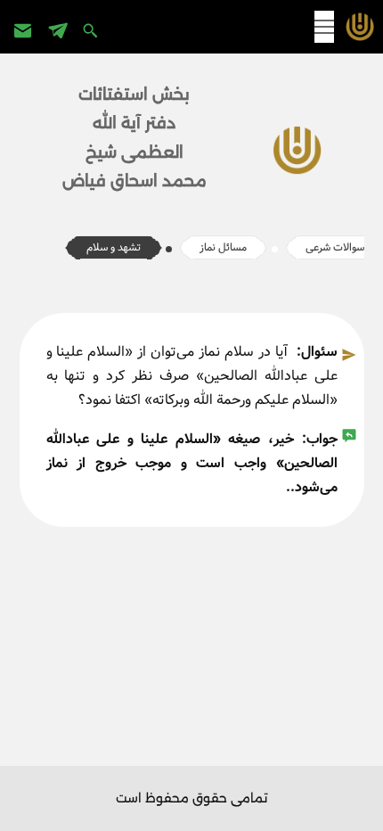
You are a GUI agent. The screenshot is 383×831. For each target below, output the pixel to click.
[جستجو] (92, 30)
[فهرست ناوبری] (324, 27)
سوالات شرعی (335, 247)
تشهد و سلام (113, 247)
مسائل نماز (223, 247)
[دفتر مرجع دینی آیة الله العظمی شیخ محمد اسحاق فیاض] (355, 26)
